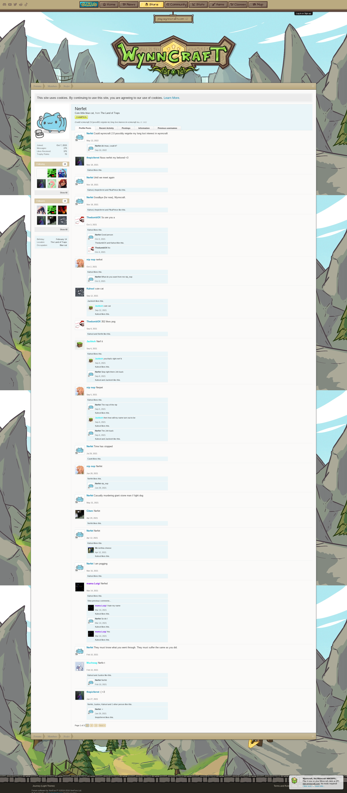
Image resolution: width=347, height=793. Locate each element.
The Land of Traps (59, 242)
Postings (126, 128)
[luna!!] (62, 183)
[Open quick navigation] (313, 86)
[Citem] (52, 220)
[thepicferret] (41, 183)
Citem (90, 511)
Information (144, 128)
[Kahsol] (62, 220)
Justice (101, 675)
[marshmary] (41, 173)
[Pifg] (62, 173)
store (153, 4)
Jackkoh (91, 301)
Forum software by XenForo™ (57, 790)
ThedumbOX (94, 217)
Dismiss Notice (341, 777)
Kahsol (90, 170)
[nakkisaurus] (52, 173)
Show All (63, 193)
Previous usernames (167, 128)
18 (65, 164)
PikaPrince (113, 190)
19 (65, 201)
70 (66, 154)
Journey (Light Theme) (44, 786)
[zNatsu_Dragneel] (62, 210)
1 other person (118, 704)
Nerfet (90, 133)
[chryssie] (41, 210)
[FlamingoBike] (52, 183)
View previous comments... (99, 601)
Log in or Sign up (303, 13)
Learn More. (172, 98)
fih (96, 548)
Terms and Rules (282, 786)
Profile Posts (85, 128)
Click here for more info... (314, 786)
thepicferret (93, 157)
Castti (90, 459)
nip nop (91, 259)
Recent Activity (106, 128)
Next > (102, 725)
